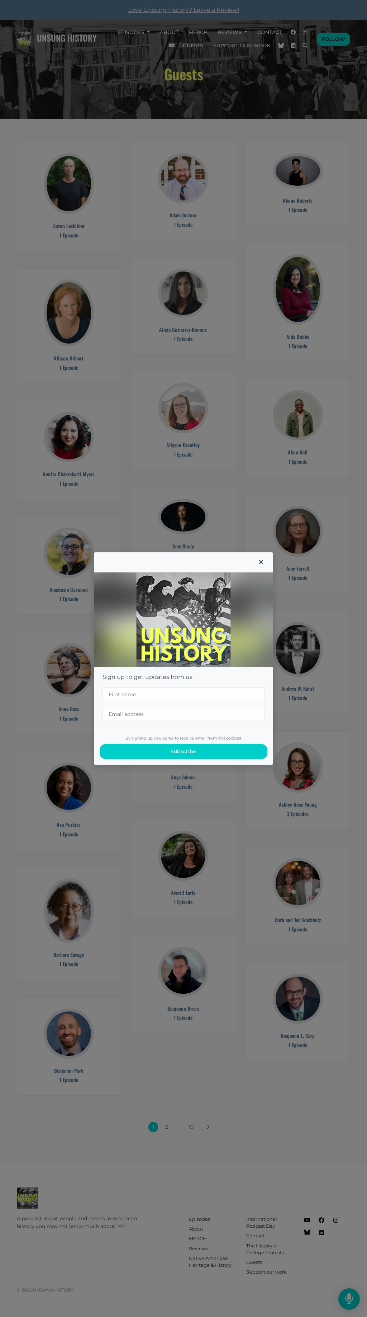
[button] (260, 562)
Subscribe (183, 751)
